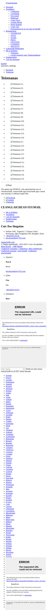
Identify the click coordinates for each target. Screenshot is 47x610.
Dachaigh (9, 7)
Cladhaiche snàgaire (8, 251)
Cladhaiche (15, 11)
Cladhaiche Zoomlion (9, 249)
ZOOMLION (16, 33)
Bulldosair (14, 18)
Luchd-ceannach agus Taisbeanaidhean (25, 55)
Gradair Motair (16, 22)
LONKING (15, 44)
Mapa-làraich (6, 246)
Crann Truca (15, 20)
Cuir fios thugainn (13, 59)
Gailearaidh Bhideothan (15, 49)
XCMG (14, 38)
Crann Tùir (15, 27)
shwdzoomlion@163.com (15, 238)
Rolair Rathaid (16, 25)
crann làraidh (22, 251)
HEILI (13, 40)
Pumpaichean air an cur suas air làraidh (25, 29)
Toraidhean (10, 9)
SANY (13, 35)
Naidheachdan (11, 57)
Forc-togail (15, 16)
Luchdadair (15, 14)
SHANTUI (15, 46)
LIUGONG (15, 42)
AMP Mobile (17, 246)
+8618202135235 (12, 236)
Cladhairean (23, 249)
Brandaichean (11, 31)
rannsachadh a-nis (8, 242)
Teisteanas (14, 53)
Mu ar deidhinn (11, 51)
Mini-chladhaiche (35, 249)
